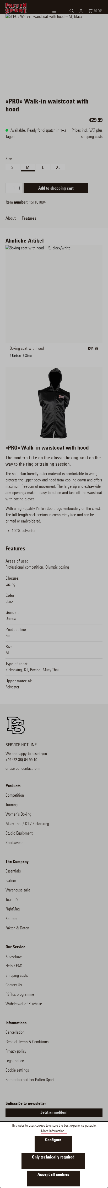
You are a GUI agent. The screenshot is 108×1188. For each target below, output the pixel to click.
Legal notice (15, 1061)
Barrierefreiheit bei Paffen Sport (30, 1080)
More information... (54, 1131)
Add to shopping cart (55, 188)
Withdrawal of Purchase (24, 1004)
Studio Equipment (19, 833)
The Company (17, 862)
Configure (53, 1140)
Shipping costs (17, 976)
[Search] (70, 10)
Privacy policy (16, 1051)
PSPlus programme (20, 995)
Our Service (16, 947)
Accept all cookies (53, 1175)
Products (13, 786)
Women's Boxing (18, 814)
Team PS (12, 900)
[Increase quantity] (20, 188)
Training (12, 805)
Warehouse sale (18, 890)
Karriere (12, 919)
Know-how (14, 957)
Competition (15, 795)
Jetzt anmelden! (54, 1113)
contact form (30, 769)
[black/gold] (39, 352)
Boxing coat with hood (27, 349)
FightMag (13, 909)
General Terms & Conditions (27, 1042)
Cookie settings (17, 1070)
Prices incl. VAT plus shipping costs (87, 134)
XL (58, 167)
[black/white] (19, 352)
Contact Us (14, 985)
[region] (54, 50)
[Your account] (80, 10)
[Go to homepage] (16, 8)
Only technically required (53, 1157)
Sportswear (14, 843)
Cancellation (15, 1033)
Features (29, 218)
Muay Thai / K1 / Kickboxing (27, 824)
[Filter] (57, 11)
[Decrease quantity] (9, 188)
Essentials (13, 871)
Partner (11, 881)
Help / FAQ (14, 966)
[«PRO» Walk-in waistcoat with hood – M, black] (54, 50)
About (10, 218)
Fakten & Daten (17, 928)
